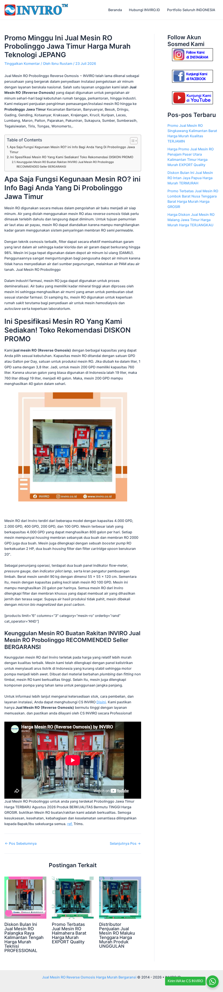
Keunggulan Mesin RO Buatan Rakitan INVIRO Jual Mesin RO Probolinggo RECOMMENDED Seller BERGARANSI (65, 164)
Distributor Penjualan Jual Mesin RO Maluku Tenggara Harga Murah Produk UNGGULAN (117, 935)
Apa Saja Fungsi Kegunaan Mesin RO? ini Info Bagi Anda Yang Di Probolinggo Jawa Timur (72, 149)
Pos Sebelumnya (21, 843)
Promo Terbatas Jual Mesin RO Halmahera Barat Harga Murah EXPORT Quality (69, 933)
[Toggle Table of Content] (132, 140)
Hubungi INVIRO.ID (144, 10)
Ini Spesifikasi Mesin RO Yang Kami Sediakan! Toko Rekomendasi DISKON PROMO (71, 157)
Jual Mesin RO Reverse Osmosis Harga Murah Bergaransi (89, 977)
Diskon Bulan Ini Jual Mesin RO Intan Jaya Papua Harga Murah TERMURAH (190, 177)
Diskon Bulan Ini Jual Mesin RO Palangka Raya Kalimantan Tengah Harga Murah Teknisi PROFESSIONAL (24, 937)
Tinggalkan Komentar (22, 63)
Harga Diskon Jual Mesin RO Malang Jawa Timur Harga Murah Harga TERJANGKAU (191, 219)
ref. (70, 824)
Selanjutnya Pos (125, 843)
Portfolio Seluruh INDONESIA (191, 10)
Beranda (115, 10)
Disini (101, 702)
